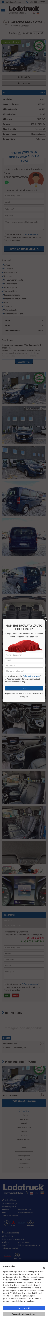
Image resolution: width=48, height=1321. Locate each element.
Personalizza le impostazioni (24, 1314)
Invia (24, 688)
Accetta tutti (24, 1308)
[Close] (45, 619)
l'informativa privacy (31, 676)
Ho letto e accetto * (24, 676)
